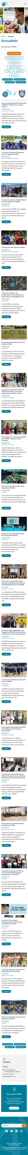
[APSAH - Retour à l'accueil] (4, 4)
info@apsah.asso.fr (10, 1076)
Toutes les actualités (14, 53)
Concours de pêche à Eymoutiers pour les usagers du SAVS (13, 153)
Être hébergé (19, 71)
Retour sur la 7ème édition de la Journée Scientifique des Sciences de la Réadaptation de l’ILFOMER (13, 583)
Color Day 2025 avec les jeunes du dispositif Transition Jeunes (13, 970)
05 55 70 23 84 (9, 1074)
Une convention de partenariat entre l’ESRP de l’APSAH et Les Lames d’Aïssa (14, 105)
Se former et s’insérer (14, 66)
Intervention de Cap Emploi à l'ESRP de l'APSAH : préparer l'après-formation (14, 438)
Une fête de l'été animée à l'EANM (13, 247)
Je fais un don (14, 1108)
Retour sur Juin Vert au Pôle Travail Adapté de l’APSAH (13, 487)
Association (14, 75)
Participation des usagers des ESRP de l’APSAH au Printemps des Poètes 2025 (14, 729)
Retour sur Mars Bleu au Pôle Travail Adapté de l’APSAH (13, 1018)
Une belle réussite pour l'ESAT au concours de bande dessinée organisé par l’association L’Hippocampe (13, 873)
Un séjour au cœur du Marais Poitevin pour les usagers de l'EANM (14, 200)
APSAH (3, 36)
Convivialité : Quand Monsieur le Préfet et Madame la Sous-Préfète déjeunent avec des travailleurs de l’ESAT (13, 776)
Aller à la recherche (14, 1)
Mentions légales (21, 1147)
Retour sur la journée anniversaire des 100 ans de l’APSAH (13, 534)
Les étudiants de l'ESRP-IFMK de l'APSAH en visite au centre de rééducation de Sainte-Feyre (13, 391)
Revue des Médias (14, 62)
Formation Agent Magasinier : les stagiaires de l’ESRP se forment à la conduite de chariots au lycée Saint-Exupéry (14, 633)
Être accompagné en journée (14, 57)
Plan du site (21, 1149)
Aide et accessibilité (10, 2)
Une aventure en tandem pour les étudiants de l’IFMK (13, 824)
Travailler (8, 71)
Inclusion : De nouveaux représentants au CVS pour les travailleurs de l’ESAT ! (12, 922)
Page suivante (10, 82)
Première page (7, 79)
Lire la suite (6, 126)
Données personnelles (9, 1147)
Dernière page (20, 82)
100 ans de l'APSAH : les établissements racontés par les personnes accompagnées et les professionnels (13, 295)
